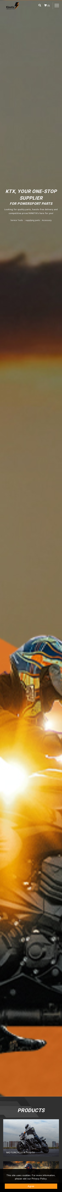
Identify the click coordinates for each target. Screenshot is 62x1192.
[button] (40, 5)
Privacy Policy (39, 1178)
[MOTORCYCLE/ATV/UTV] (31, 1137)
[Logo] (12, 6)
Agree (31, 1186)
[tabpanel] (31, 548)
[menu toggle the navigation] (57, 5)
